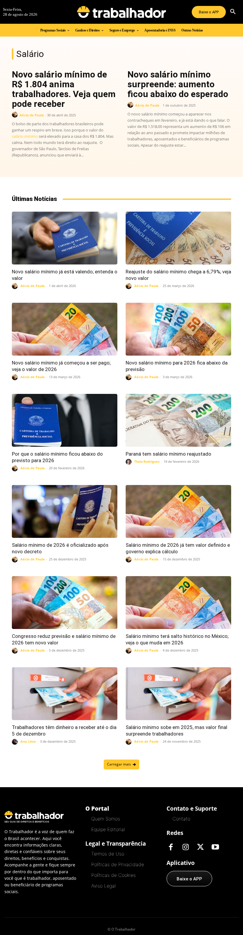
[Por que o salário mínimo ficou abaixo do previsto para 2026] (64, 420)
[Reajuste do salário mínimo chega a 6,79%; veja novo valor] (178, 238)
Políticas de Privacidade (117, 864)
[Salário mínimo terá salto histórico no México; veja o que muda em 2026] (178, 602)
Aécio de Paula (32, 115)
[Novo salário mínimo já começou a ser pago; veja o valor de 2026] (64, 329)
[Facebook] (171, 847)
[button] (233, 12)
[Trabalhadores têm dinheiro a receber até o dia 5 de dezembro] (64, 693)
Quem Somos (105, 819)
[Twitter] (200, 847)
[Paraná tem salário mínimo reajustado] (178, 420)
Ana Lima (28, 741)
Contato (181, 819)
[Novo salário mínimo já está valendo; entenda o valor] (64, 238)
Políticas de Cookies (113, 875)
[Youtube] (215, 847)
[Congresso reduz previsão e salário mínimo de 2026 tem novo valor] (64, 602)
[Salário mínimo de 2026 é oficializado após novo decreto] (64, 511)
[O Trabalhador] (121, 12)
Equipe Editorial (108, 829)
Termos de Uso (107, 854)
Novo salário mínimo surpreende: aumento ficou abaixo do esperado (177, 84)
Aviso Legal (103, 886)
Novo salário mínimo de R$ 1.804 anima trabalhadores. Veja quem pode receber (64, 89)
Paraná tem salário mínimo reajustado (168, 454)
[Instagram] (185, 847)
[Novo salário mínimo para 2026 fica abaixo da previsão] (178, 329)
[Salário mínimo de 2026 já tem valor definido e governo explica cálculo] (178, 511)
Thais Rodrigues (146, 461)
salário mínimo (25, 136)
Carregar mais (119, 764)
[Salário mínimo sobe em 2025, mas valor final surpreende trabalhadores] (178, 693)
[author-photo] (16, 115)
